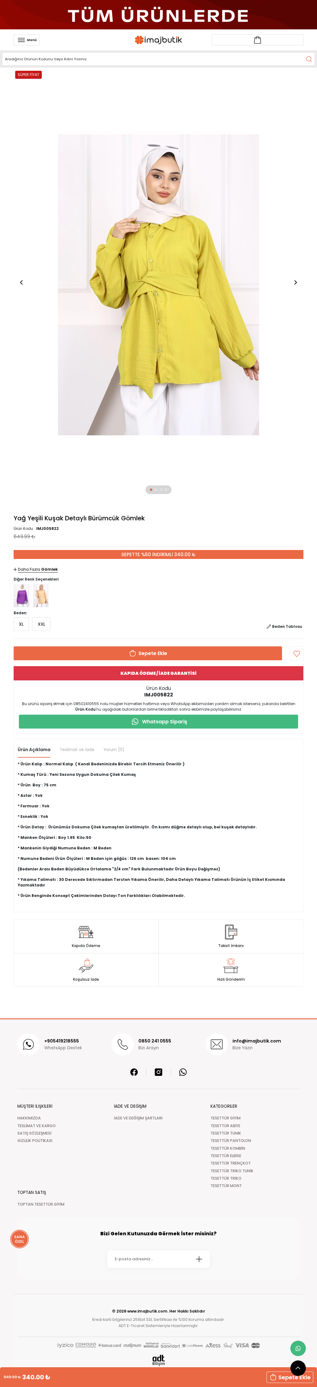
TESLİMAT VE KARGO (36, 1125)
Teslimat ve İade (77, 750)
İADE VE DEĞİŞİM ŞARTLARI (138, 1118)
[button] (151, 489)
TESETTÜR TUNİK (226, 1133)
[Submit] (199, 1259)
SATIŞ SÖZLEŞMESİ (34, 1133)
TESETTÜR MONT (226, 1185)
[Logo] (158, 40)
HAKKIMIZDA (29, 1118)
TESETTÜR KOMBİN (228, 1148)
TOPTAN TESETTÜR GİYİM (40, 1204)
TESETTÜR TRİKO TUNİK (232, 1170)
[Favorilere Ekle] (296, 653)
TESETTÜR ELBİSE (226, 1155)
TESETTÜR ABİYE (225, 1125)
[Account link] (257, 39)
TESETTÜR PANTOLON (231, 1140)
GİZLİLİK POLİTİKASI (34, 1140)
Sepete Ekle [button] (294, 1377)
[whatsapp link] (298, 1348)
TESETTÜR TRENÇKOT (231, 1163)
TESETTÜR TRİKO (226, 1178)
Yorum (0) (114, 750)
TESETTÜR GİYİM (226, 1118)
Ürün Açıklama (34, 750)
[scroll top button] (298, 1368)
